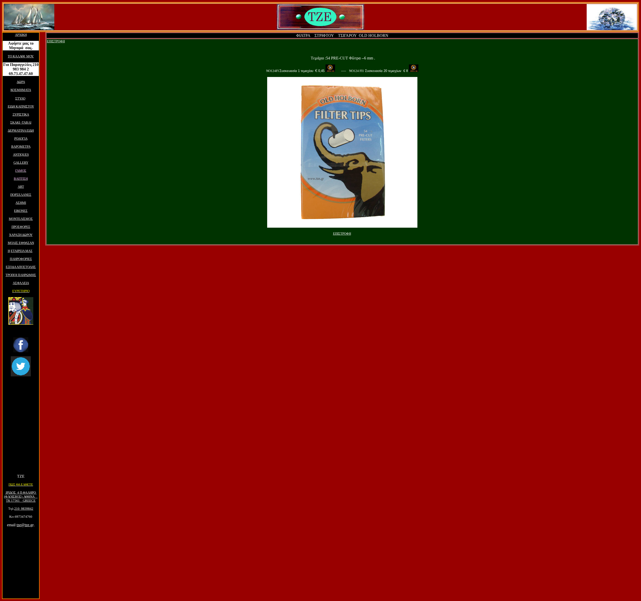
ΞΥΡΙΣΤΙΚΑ (21, 114)
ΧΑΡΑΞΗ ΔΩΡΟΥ (21, 235)
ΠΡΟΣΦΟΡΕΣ (21, 227)
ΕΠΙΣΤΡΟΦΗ (56, 41)
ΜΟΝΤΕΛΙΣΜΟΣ (21, 219)
